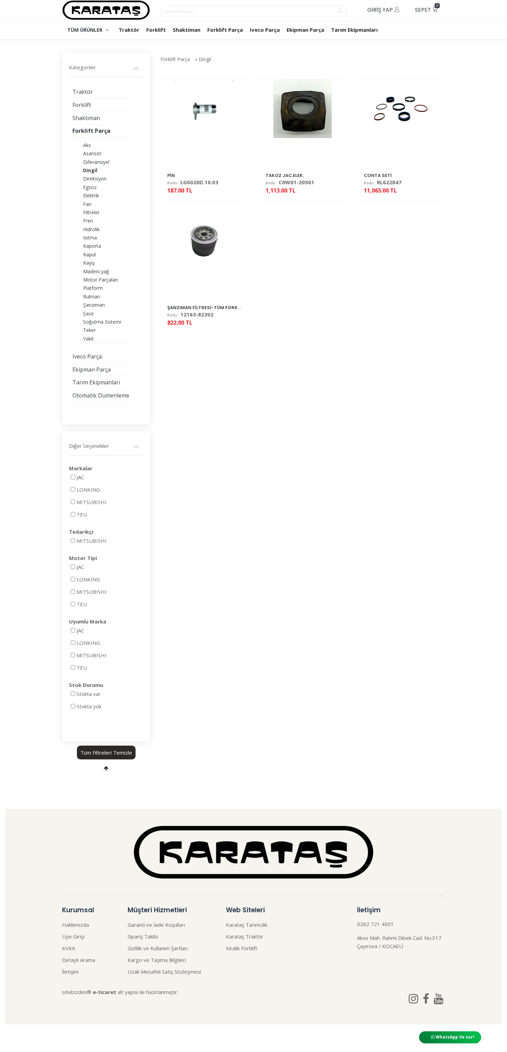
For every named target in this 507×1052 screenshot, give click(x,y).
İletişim (70, 971)
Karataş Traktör (245, 936)
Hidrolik (91, 229)
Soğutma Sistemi (102, 321)
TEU (82, 514)
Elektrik (91, 195)
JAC (80, 477)
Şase (88, 313)
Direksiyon (95, 178)
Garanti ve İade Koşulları (156, 924)
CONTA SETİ (378, 175)
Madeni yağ (96, 271)
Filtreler (91, 212)
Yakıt (88, 338)
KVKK (69, 948)
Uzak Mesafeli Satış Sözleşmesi (164, 971)
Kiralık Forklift (241, 948)
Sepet (426, 8)
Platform (93, 288)
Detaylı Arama (78, 959)
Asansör (92, 153)
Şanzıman (94, 305)
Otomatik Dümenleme (100, 395)
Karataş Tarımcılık (246, 924)
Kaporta (92, 246)
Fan (87, 204)
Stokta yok (89, 706)
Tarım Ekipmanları (354, 29)
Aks (87, 145)
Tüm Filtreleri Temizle (106, 752)
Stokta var (89, 693)
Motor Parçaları (100, 279)
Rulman (91, 296)
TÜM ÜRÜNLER (85, 30)
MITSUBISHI (92, 502)
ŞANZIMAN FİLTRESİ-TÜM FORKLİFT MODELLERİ (219, 308)
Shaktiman (186, 29)
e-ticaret (104, 992)
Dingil (205, 59)
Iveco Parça (265, 29)
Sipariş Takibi (143, 936)
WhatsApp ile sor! (454, 1037)
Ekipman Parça (305, 29)
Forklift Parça (225, 29)
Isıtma (90, 237)
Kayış (89, 262)
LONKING (88, 489)
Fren (88, 220)
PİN (171, 175)
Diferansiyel (96, 162)
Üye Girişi (73, 936)
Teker (89, 330)
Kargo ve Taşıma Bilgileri (157, 959)
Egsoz (90, 187)
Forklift (156, 29)
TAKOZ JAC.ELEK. (285, 175)
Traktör (129, 29)
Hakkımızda (75, 924)
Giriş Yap (380, 10)
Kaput (89, 254)
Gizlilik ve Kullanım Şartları (158, 948)
